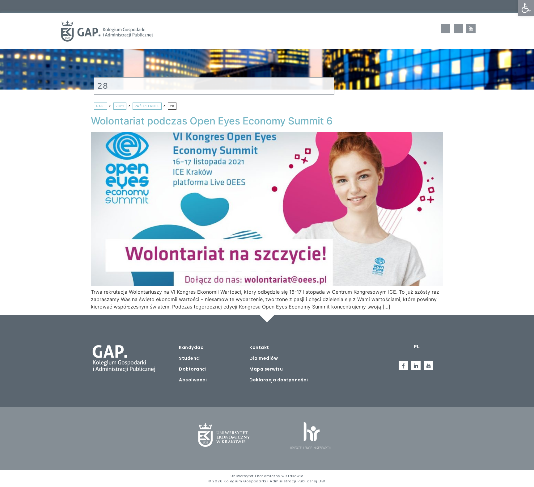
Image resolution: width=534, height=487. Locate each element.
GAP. (100, 106)
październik (147, 106)
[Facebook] (445, 28)
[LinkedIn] (458, 28)
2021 (120, 106)
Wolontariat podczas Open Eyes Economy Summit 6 (212, 121)
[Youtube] (471, 28)
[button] (526, 8)
